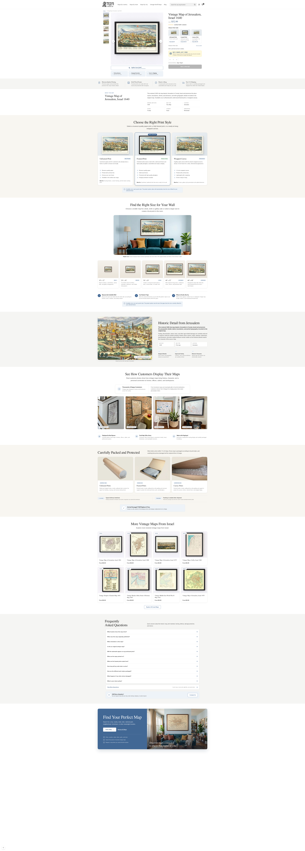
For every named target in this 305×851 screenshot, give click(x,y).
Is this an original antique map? (116, 646)
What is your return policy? (114, 681)
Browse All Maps (122, 729)
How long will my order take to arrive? (117, 666)
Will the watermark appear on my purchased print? (121, 651)
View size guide (199, 45)
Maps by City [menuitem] (144, 4)
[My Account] (199, 4)
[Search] (195, 4)
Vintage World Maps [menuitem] (156, 4)
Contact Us (193, 695)
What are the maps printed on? (115, 656)
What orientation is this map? (115, 641)
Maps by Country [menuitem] (122, 4)
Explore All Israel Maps (152, 607)
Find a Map (110, 729)
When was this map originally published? (118, 636)
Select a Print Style (185, 66)
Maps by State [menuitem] (134, 4)
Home (104, 10)
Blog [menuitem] (165, 4)
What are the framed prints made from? (117, 661)
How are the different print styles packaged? (119, 671)
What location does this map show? (117, 631)
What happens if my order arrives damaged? (119, 676)
